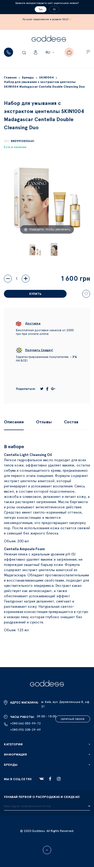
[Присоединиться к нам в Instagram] (59, 779)
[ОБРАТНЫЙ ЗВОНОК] (8, 52)
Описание (14, 422)
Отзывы (44, 422)
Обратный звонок (73, 719)
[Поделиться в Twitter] (41, 388)
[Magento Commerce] (48, 39)
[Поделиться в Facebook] (47, 389)
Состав (71, 422)
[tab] (14, 422)
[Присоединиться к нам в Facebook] (50, 779)
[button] (50, 52)
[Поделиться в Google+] (53, 388)
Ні (54, 9)
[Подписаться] (89, 806)
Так (41, 9)
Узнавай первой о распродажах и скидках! (42, 796)
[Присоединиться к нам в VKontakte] (41, 779)
